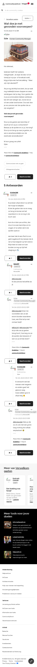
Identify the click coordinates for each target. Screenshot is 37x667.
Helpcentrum (6, 573)
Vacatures (5, 639)
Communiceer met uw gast (14, 163)
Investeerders (6, 643)
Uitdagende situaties (12, 169)
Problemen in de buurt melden (12, 593)
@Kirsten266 (16, 279)
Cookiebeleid (19, 661)
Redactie (5, 631)
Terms (11, 661)
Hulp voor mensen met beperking (12, 585)
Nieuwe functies (7, 635)
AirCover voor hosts (8, 608)
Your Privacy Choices (8, 663)
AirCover (5, 577)
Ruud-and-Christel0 (16, 479)
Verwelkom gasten (12, 19)
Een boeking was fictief (13, 489)
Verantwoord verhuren (9, 620)
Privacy (4, 661)
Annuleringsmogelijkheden (10, 589)
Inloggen (25, 4)
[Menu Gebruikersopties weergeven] (32, 4)
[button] (31, 31)
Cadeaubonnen (7, 647)
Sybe (6, 38)
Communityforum (8, 616)
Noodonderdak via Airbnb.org (11, 651)
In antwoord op (21, 303)
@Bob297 (15, 328)
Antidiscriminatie (7, 581)
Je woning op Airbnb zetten (11, 604)
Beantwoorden (25, 177)
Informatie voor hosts (9, 612)
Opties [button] (27, 18)
